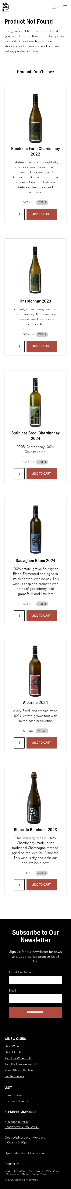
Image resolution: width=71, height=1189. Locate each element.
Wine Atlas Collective (19, 1070)
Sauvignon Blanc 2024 (35, 560)
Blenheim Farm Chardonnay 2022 (35, 151)
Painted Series (14, 1076)
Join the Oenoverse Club (21, 1064)
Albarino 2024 (35, 702)
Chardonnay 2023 (35, 301)
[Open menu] (65, 6)
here (30, 41)
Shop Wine (12, 1046)
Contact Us (12, 1164)
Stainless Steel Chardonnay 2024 (35, 435)
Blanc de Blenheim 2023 (35, 829)
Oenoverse (12, 1174)
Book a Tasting (14, 1095)
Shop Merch (13, 1052)
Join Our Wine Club (18, 1058)
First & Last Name (20, 972)
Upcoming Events (16, 1101)
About (25, 1174)
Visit (8, 1171)
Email (12, 990)
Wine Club (52, 1171)
